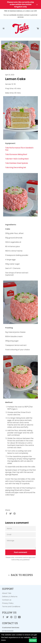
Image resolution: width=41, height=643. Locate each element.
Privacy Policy (7, 603)
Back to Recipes (21, 575)
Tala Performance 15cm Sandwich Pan (19, 149)
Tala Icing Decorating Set (15, 167)
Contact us (6, 600)
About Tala (6, 593)
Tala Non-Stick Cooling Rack (17, 159)
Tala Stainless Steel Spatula (16, 163)
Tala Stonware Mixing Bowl (16, 154)
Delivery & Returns (9, 596)
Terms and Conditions (11, 606)
